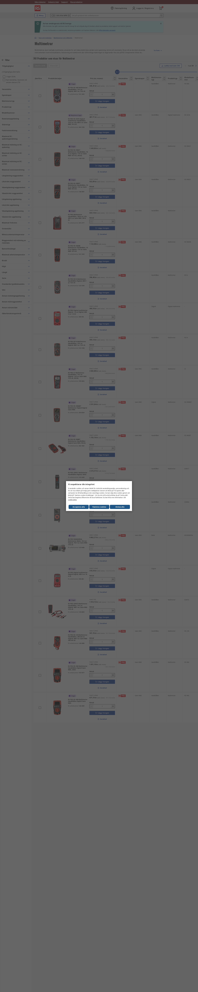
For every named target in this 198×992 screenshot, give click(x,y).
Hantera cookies (99, 507)
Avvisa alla (120, 507)
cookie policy (72, 500)
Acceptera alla (79, 507)
